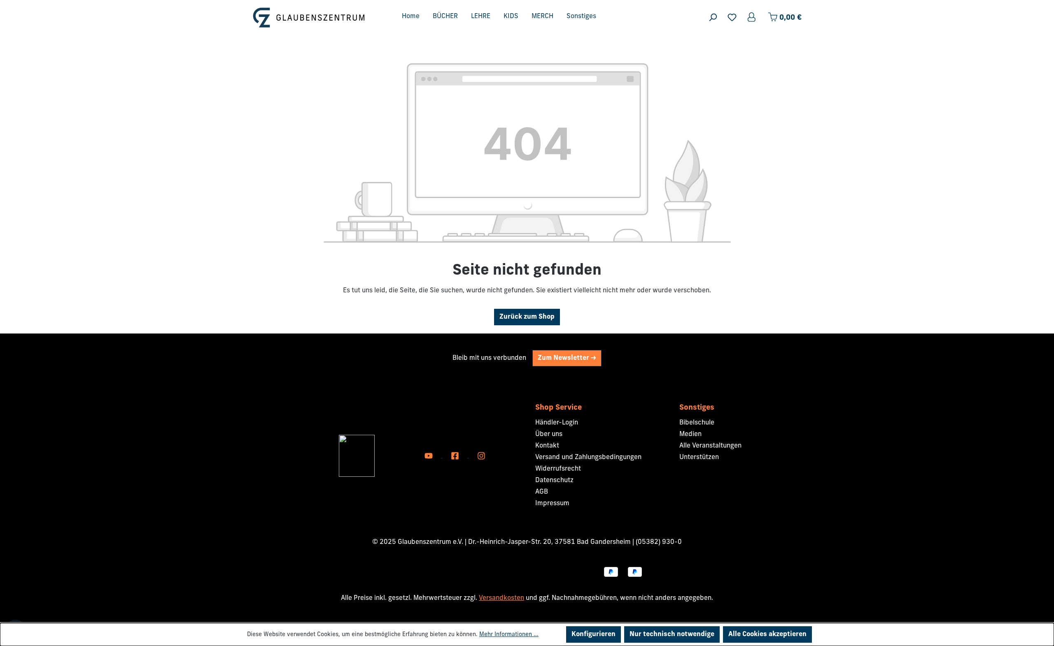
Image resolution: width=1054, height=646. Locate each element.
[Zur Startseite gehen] (309, 17)
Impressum (552, 503)
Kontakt (547, 446)
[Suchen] (712, 17)
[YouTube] (429, 455)
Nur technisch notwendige (672, 634)
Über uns (548, 434)
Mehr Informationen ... (509, 635)
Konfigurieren (593, 634)
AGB (541, 492)
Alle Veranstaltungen (710, 446)
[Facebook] (456, 455)
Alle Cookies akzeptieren (767, 634)
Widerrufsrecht (558, 469)
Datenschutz (554, 480)
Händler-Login (556, 423)
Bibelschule (696, 423)
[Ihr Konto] (752, 17)
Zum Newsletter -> (567, 358)
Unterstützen (699, 457)
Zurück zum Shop (527, 317)
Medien (690, 434)
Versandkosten (501, 598)
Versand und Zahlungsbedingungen (588, 457)
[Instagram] (481, 455)
